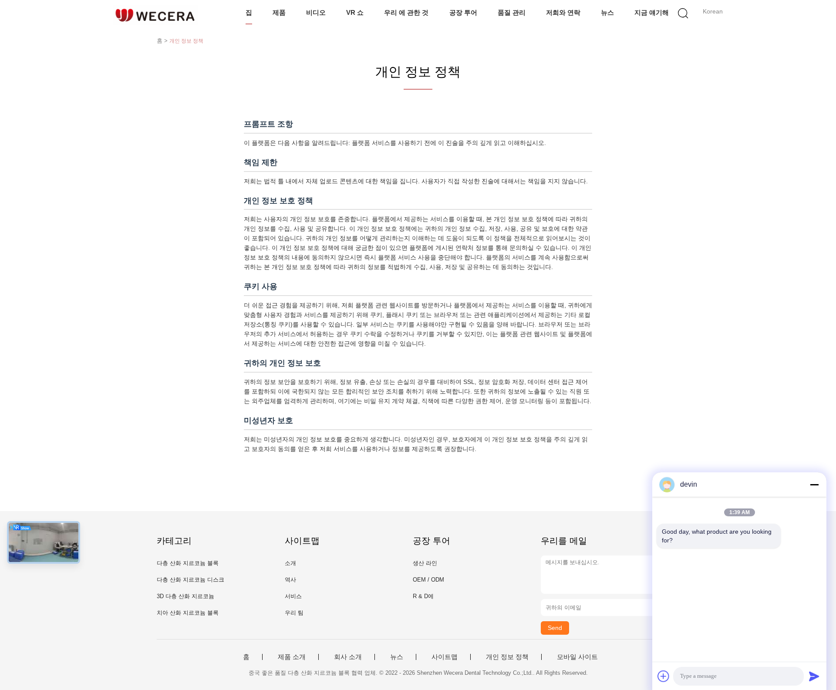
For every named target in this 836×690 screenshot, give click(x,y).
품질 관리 (512, 12)
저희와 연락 (563, 12)
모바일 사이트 (577, 657)
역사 (290, 579)
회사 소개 (348, 657)
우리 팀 (294, 612)
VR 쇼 (355, 12)
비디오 (316, 12)
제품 (279, 12)
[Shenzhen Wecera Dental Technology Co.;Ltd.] (155, 15)
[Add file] (663, 676)
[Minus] (814, 484)
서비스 (293, 596)
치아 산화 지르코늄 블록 (188, 612)
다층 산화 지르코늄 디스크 (190, 579)
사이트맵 (444, 657)
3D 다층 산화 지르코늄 (185, 596)
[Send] (814, 676)
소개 (290, 563)
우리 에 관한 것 (406, 12)
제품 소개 (292, 657)
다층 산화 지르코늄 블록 (188, 563)
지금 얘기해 (651, 12)
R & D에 (423, 596)
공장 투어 (463, 12)
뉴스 (607, 12)
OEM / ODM (428, 579)
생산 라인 (425, 563)
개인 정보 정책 (507, 657)
